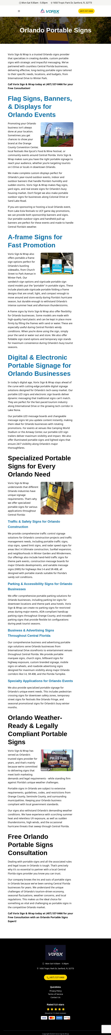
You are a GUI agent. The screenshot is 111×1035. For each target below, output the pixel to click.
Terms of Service (55, 994)
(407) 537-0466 (86, 11)
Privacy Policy (56, 991)
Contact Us (55, 997)
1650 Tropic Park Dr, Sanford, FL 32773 (72, 2)
